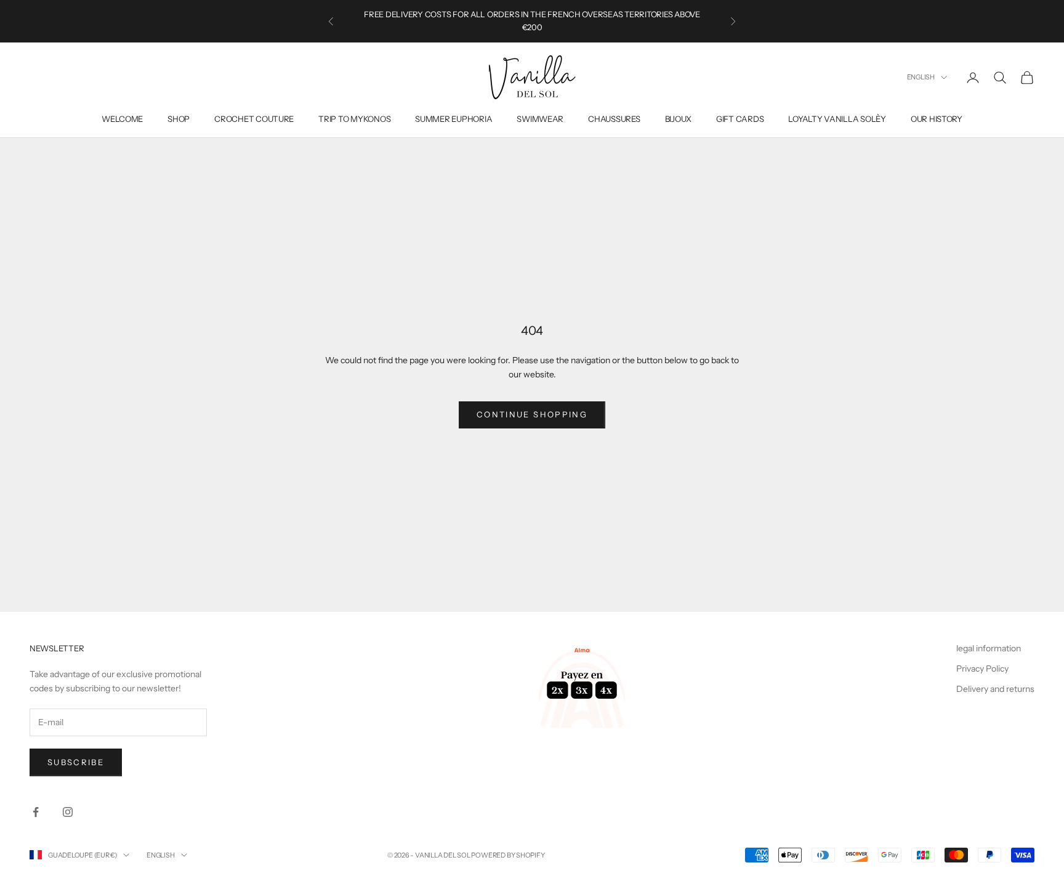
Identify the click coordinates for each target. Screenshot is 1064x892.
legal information (988, 648)
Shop (178, 119)
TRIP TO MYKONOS (354, 119)
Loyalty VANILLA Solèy (836, 119)
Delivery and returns (995, 688)
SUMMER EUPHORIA (453, 119)
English (921, 77)
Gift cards (740, 119)
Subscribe (75, 762)
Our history (936, 119)
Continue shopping (532, 414)
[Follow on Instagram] (68, 812)
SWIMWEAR (540, 119)
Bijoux (678, 119)
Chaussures (614, 119)
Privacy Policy (982, 668)
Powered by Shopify (507, 855)
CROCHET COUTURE (254, 119)
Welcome (122, 119)
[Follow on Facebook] (36, 812)
